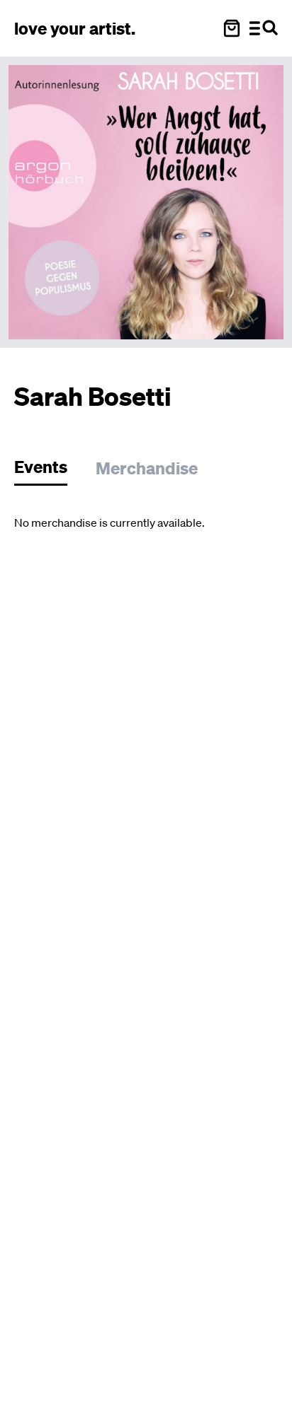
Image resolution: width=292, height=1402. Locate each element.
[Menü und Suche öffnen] (263, 28)
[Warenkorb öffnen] (232, 28)
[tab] (48, 470)
